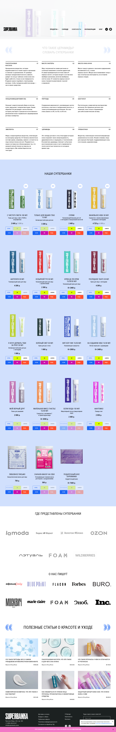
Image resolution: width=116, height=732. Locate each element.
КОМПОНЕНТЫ (76, 29)
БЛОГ (100, 29)
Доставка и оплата (43, 714)
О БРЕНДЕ (65, 29)
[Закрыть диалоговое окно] (112, 721)
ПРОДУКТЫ (54, 29)
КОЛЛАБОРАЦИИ (90, 29)
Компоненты (68, 716)
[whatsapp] (110, 29)
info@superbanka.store (12, 725)
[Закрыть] (113, 729)
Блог (66, 721)
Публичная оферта (44, 719)
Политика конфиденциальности (47, 722)
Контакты (67, 719)
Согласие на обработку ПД (46, 724)
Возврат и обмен (43, 716)
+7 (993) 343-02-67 (11, 723)
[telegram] (106, 29)
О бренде (68, 714)
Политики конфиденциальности (104, 723)
